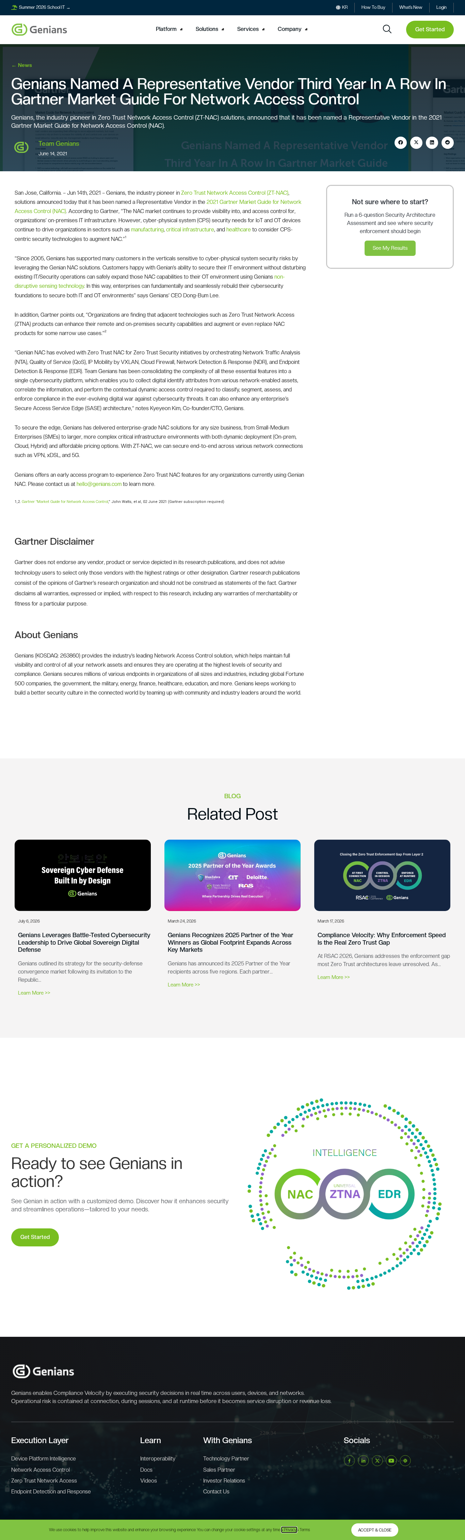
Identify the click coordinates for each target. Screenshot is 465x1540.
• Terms (304, 1529)
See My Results (390, 248)
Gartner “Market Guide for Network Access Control (65, 502)
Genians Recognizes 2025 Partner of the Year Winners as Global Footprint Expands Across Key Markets (230, 942)
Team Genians (58, 143)
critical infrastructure (190, 229)
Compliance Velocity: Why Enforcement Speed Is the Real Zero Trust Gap (382, 938)
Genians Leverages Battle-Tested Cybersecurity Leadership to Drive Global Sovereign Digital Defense (84, 942)
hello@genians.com (99, 484)
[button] (170, 29)
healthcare (238, 229)
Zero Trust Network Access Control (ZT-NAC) (234, 193)
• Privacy (289, 1529)
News (25, 65)
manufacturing (147, 229)
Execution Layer (40, 1440)
